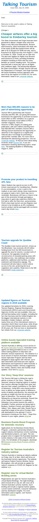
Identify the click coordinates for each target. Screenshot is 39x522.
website (13, 495)
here (3, 147)
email (26, 416)
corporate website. (26, 76)
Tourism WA (17, 143)
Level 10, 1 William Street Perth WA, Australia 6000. (24, 519)
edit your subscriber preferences (17, 514)
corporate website (8, 141)
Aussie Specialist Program (13, 348)
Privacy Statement (32, 509)
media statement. (17, 270)
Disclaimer (21, 509)
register (21, 370)
